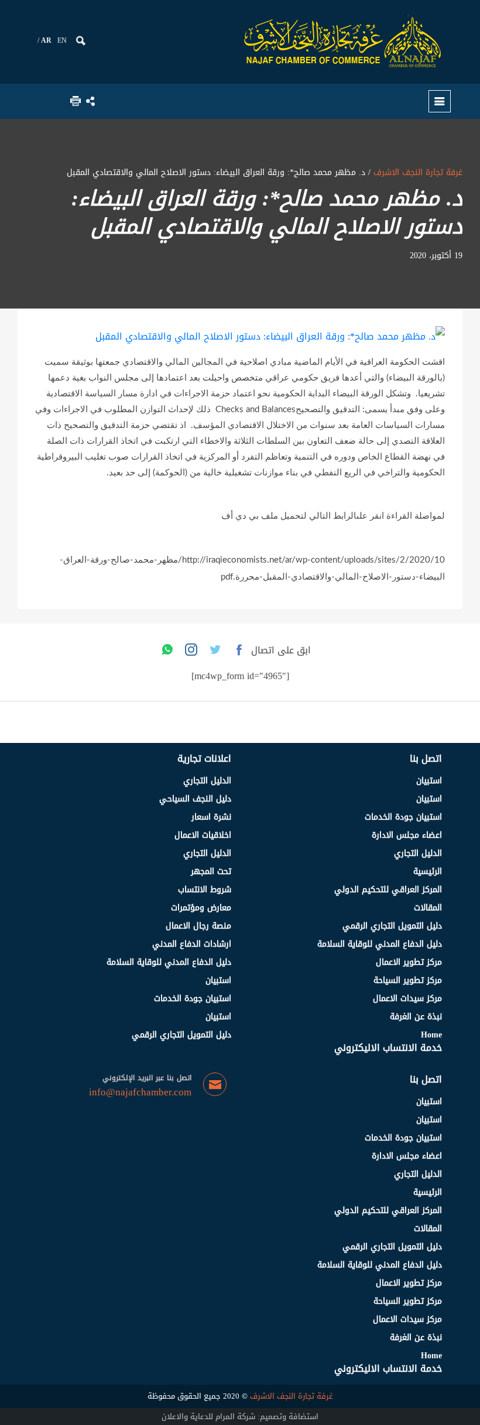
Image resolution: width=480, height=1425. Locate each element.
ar (46, 40)
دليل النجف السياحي (195, 799)
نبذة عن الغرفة (416, 1017)
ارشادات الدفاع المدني (191, 944)
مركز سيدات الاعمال (407, 998)
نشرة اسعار (211, 817)
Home (431, 1035)
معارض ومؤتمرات (201, 908)
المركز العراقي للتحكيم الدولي (388, 890)
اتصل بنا (426, 758)
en (62, 40)
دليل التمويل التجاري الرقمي (392, 926)
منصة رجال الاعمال (198, 926)
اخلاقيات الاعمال (202, 835)
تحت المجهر (211, 871)
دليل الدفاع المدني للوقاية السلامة (379, 944)
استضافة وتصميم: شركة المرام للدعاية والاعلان (240, 1416)
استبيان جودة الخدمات (403, 817)
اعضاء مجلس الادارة (407, 835)
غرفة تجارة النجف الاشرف (416, 172)
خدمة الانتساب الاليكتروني (388, 1048)
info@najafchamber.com (140, 1092)
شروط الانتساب (204, 890)
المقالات (428, 908)
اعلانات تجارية (204, 758)
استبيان (429, 781)
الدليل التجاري (418, 853)
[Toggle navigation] (439, 101)
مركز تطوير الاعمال (409, 962)
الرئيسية (427, 871)
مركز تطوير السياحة (407, 980)
